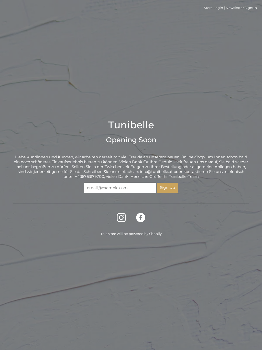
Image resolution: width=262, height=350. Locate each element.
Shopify (155, 234)
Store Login (213, 8)
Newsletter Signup (241, 8)
